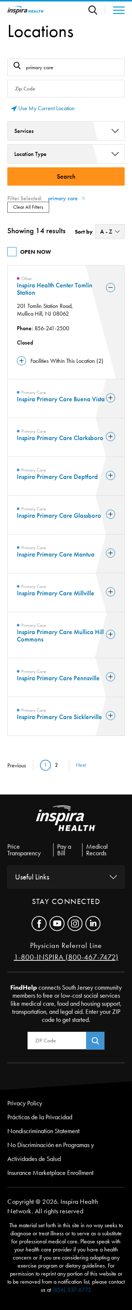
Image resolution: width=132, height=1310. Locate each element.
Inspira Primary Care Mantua (56, 554)
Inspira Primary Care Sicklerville (59, 717)
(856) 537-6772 (71, 1289)
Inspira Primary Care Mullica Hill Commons (60, 635)
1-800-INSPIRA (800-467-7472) (66, 957)
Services (24, 130)
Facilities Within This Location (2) (66, 360)
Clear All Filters (28, 207)
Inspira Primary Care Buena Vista (61, 399)
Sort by (84, 231)
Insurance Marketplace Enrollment (50, 1173)
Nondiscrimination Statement (43, 1131)
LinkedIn (92, 923)
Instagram (74, 923)
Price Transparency (24, 849)
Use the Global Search (96, 10)
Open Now (35, 252)
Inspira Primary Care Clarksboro (60, 438)
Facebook (39, 923)
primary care (63, 198)
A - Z (106, 231)
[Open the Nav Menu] (115, 10)
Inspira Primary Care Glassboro (59, 515)
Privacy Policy (24, 1103)
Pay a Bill (64, 849)
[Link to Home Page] (66, 824)
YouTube (57, 923)
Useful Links (32, 876)
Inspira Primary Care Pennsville (58, 678)
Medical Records (97, 849)
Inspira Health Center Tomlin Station (54, 289)
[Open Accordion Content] (110, 288)
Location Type (30, 153)
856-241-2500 (51, 328)
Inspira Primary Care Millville (55, 593)
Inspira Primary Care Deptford (57, 477)
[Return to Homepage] (25, 10)
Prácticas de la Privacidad (39, 1117)
